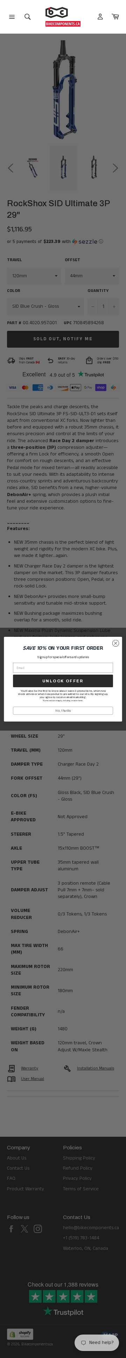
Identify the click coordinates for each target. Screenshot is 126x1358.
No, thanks (62, 710)
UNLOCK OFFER (63, 680)
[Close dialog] (115, 643)
